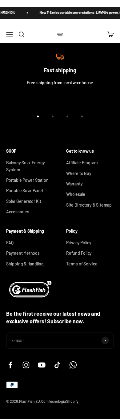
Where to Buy (78, 173)
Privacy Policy (78, 242)
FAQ (9, 242)
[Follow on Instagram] (26, 365)
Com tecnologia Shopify (59, 401)
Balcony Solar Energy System (25, 166)
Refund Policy (79, 253)
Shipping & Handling (25, 263)
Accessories (17, 211)
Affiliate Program (82, 162)
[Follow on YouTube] (42, 365)
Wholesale (75, 194)
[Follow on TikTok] (57, 365)
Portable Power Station (27, 180)
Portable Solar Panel (24, 190)
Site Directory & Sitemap (89, 205)
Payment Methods (23, 253)
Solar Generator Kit (23, 201)
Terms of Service (82, 263)
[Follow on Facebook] (10, 365)
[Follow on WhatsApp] (73, 365)
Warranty (74, 183)
